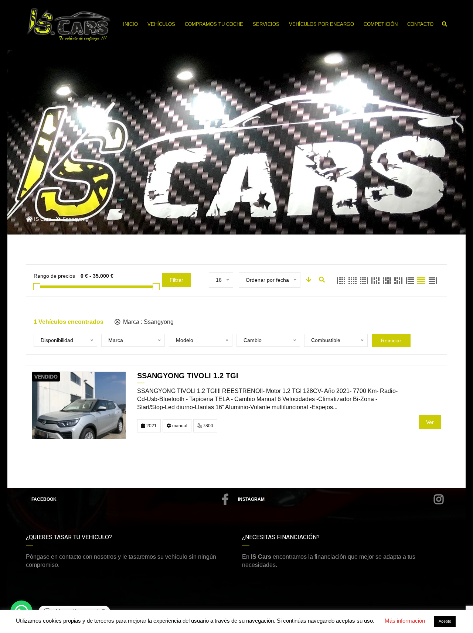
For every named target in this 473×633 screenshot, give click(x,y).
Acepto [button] (445, 621)
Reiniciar (391, 340)
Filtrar (176, 280)
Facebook (44, 499)
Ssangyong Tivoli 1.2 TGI (187, 376)
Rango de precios (54, 276)
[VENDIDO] (79, 405)
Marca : (148, 322)
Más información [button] (405, 620)
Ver (430, 422)
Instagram (251, 499)
